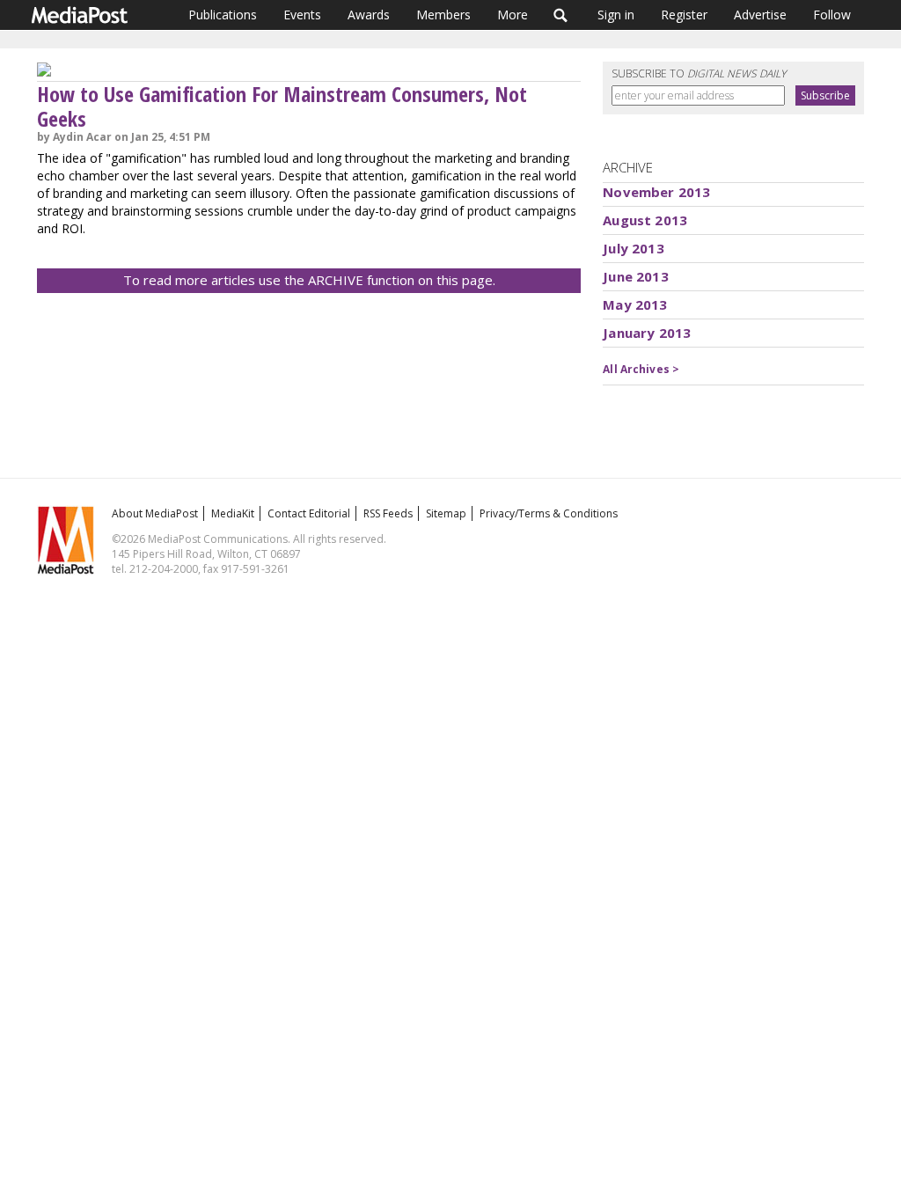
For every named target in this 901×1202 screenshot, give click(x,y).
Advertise (760, 14)
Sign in (615, 14)
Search (561, 15)
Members (443, 14)
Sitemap (446, 513)
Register (684, 14)
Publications (222, 14)
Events (302, 14)
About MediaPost (155, 513)
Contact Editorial (308, 513)
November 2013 (656, 192)
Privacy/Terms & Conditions (549, 513)
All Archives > (641, 369)
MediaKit (232, 513)
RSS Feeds (388, 513)
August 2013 (645, 220)
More (512, 14)
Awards (369, 14)
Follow (832, 14)
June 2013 (635, 276)
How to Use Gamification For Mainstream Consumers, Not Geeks (282, 106)
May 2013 (635, 304)
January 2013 (647, 332)
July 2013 (633, 248)
